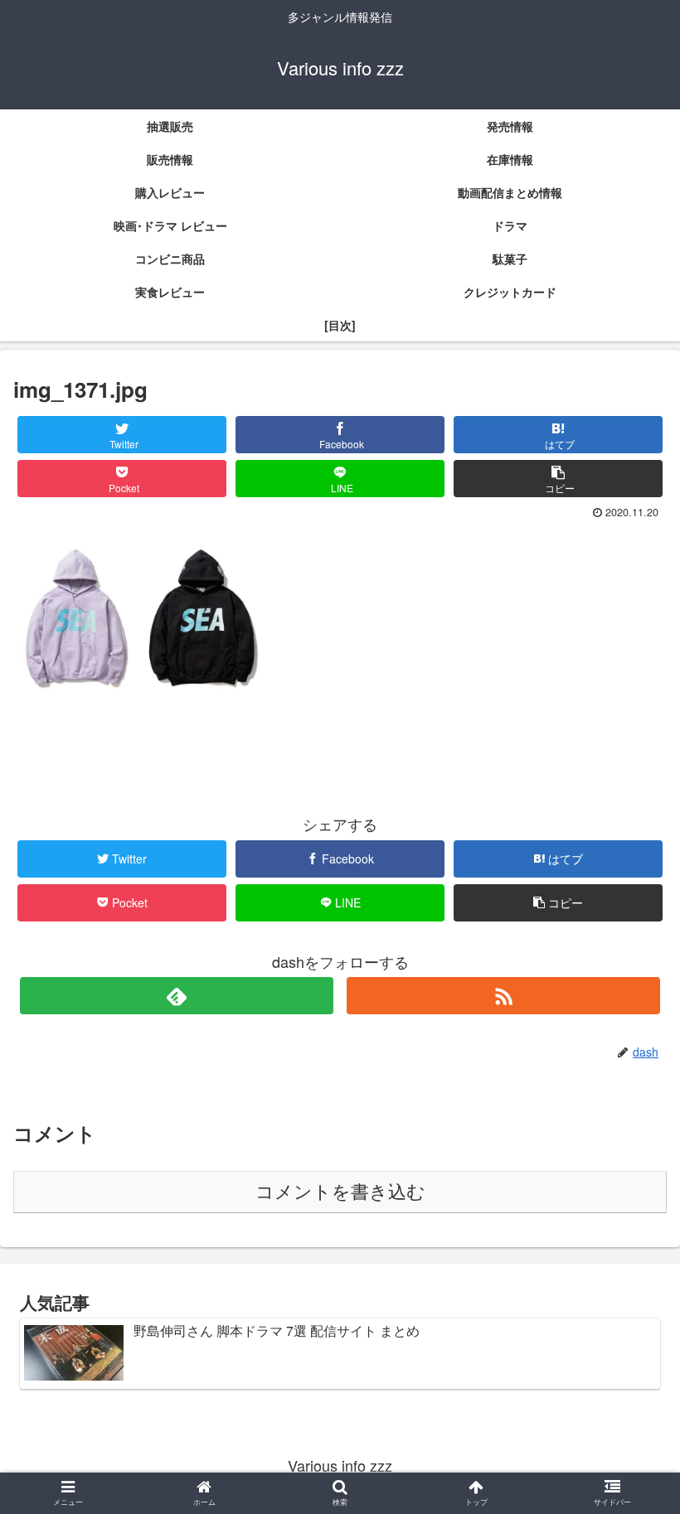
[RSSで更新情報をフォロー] (503, 995)
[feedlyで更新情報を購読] (176, 995)
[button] (629, 1415)
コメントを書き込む (340, 1192)
